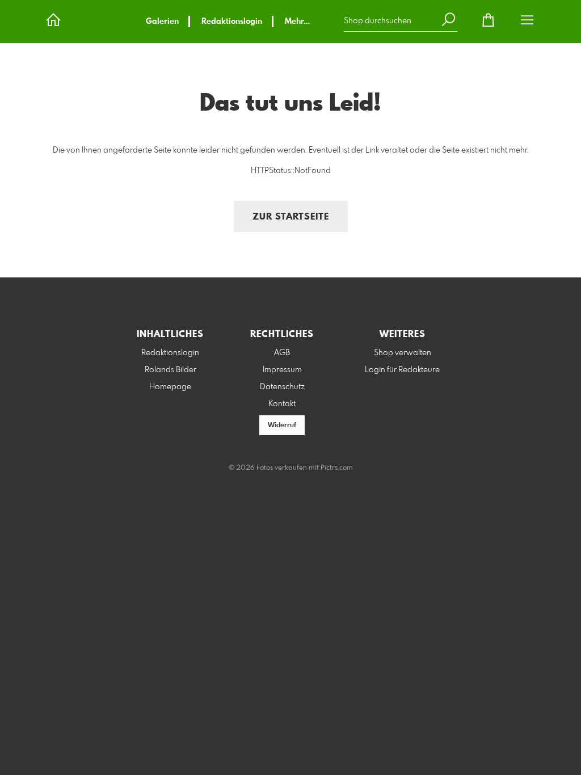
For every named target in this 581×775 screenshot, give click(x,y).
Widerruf (282, 425)
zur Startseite (290, 217)
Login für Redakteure (402, 370)
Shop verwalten (402, 353)
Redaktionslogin (231, 22)
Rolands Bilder (170, 370)
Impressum (282, 370)
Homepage (170, 387)
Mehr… (297, 22)
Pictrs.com (337, 468)
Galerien (162, 22)
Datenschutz (282, 387)
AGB (282, 353)
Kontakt (282, 404)
